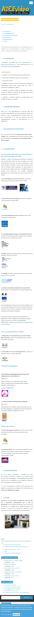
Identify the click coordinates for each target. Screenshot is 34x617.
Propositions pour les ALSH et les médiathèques (16, 592)
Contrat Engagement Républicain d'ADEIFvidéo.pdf (14, 541)
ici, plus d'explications (7, 388)
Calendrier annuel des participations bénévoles (16, 546)
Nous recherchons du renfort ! (12, 549)
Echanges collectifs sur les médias (13, 572)
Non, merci (16, 614)
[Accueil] (16, 9)
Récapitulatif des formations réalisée (13, 560)
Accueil (3, 24)
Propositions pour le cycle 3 (11, 575)
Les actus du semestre (10, 585)
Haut (5, 551)
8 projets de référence (10, 564)
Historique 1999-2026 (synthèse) (12, 544)
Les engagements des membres (12, 589)
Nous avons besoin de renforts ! (12, 587)
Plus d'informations (6, 611)
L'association (9, 24)
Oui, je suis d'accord (7, 614)
